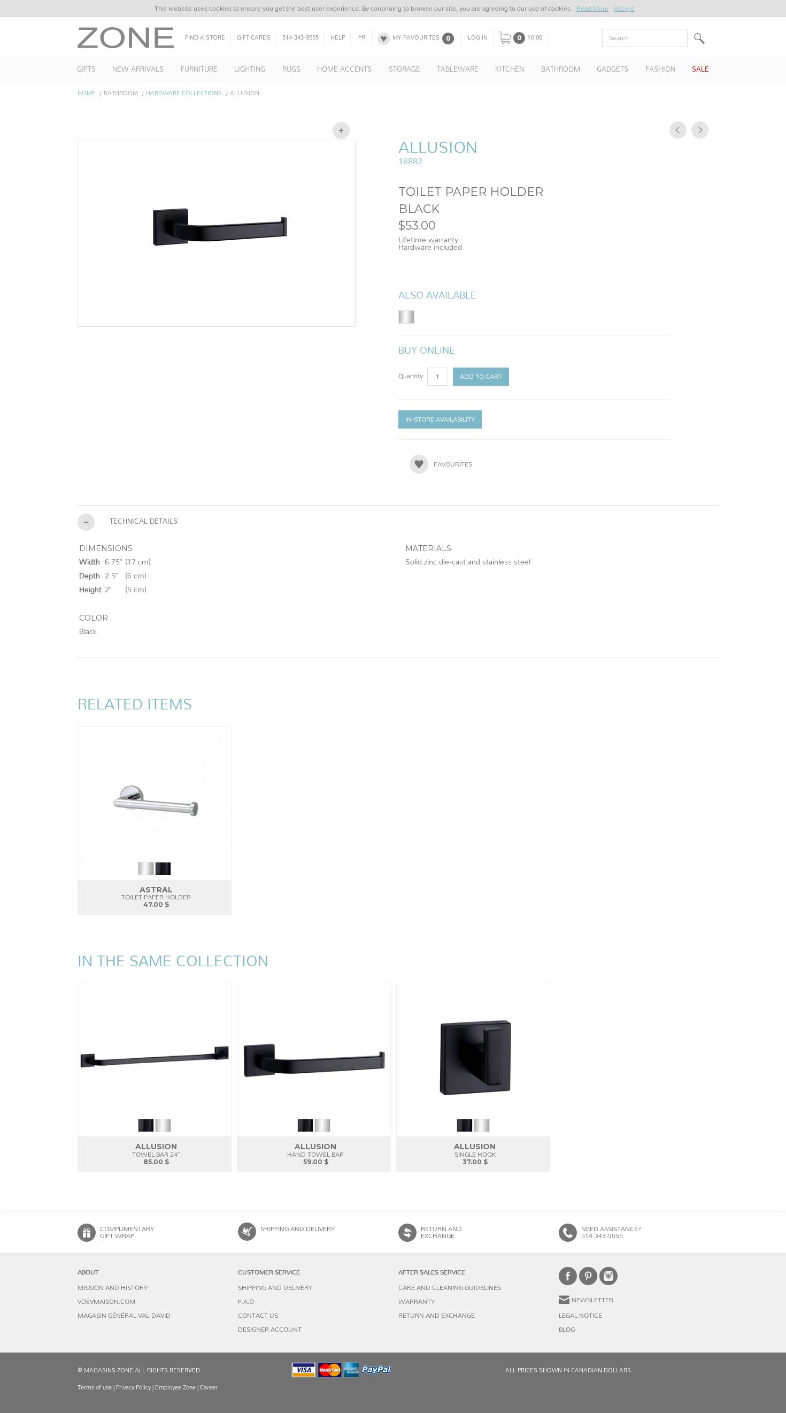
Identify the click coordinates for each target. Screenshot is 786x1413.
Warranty (416, 1302)
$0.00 (534, 38)
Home (87, 93)
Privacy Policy (133, 1388)
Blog (567, 1329)
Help (337, 38)
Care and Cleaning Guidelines (449, 1288)
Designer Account (270, 1329)
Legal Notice (580, 1315)
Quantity (411, 376)
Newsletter (592, 1300)
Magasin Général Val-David (124, 1315)
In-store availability (440, 419)
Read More (592, 8)
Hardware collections (184, 93)
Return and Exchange (436, 1315)
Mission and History (113, 1288)
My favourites (416, 38)
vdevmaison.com (106, 1302)
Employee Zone (175, 1388)
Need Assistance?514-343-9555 (611, 1232)
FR (361, 37)
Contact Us (258, 1315)
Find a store (205, 38)
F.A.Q (246, 1302)
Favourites (453, 464)
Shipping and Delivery (297, 1229)
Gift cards (254, 38)
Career (209, 1388)
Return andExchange (441, 1232)
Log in (478, 38)
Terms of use (95, 1388)
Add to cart (481, 376)
